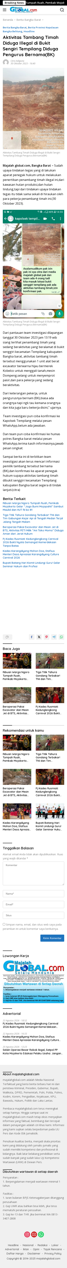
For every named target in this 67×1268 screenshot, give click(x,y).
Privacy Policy (52, 1253)
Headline (29, 31)
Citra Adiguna (17, 60)
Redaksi (42, 1245)
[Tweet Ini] (39, 637)
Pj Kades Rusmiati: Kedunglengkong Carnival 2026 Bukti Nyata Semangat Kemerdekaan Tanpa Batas (30, 542)
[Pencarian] (62, 10)
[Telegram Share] (54, 637)
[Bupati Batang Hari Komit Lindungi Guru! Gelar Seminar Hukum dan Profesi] (50, 811)
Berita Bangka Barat (15, 27)
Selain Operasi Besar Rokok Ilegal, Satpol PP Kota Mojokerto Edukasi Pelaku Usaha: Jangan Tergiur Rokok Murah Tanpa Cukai (32, 1051)
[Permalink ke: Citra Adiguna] (6, 62)
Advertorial (12, 1249)
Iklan (26, 1249)
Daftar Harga (15, 1253)
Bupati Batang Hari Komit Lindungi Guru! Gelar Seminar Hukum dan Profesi (31, 564)
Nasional (28, 1245)
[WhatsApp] (41, 1234)
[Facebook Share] (31, 637)
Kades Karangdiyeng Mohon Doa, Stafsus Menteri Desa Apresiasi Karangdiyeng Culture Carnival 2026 (31, 554)
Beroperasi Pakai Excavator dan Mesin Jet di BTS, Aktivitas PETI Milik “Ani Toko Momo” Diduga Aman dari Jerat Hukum (33, 530)
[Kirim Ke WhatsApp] (61, 637)
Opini (36, 1249)
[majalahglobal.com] (23, 10)
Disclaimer (34, 1253)
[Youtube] (34, 1234)
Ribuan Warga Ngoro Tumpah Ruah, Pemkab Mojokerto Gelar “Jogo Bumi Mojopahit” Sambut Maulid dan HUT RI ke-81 (33, 506)
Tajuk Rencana (52, 1249)
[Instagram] (27, 1234)
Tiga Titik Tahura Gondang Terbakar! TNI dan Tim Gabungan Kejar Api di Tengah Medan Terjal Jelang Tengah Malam (33, 518)
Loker (55, 1245)
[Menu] (5, 10)
